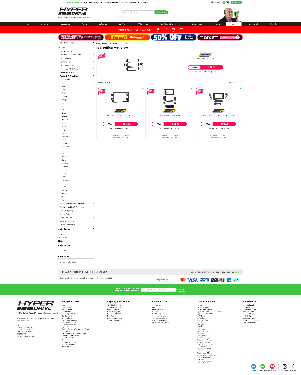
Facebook (293, 370)
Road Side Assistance (160, 322)
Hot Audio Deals (66, 51)
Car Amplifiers (65, 62)
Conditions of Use (159, 316)
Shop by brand (248, 305)
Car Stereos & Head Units (70, 55)
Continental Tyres (249, 309)
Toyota (64, 190)
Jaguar (64, 126)
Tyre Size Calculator (205, 314)
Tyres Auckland (113, 309)
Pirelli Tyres (247, 307)
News (64, 305)
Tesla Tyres (201, 335)
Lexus (63, 140)
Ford (63, 106)
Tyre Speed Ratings (204, 309)
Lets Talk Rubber (68, 331)
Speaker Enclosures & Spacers (72, 204)
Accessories (65, 24)
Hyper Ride (253, 370)
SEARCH (161, 12)
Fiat (62, 103)
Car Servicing (67, 316)
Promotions (66, 312)
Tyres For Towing (203, 331)
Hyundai (64, 120)
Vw (62, 200)
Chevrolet (65, 89)
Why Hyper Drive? (91, 2)
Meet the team (67, 309)
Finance (144, 2)
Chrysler (64, 93)
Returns (155, 307)
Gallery (200, 305)
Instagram (284, 370)
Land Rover (65, 136)
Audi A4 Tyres (202, 346)
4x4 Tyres (200, 325)
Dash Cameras (66, 218)
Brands (273, 24)
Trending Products (69, 314)
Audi (63, 83)
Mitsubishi (65, 156)
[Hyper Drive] (87, 13)
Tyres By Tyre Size (69, 338)
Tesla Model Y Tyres (204, 351)
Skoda (64, 173)
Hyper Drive (263, 370)
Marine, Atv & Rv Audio (69, 69)
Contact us (156, 305)
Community (156, 314)
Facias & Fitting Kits (69, 76)
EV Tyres (200, 322)
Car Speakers (65, 58)
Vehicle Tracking (66, 214)
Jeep (63, 130)
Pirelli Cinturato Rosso (251, 320)
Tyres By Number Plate (70, 335)
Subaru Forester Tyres (205, 357)
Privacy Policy (157, 309)
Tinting (217, 24)
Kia (62, 133)
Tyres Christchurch (114, 314)
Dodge (64, 100)
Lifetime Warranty (159, 320)
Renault (64, 170)
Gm (62, 110)
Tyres (26, 24)
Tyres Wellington (113, 312)
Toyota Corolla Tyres (205, 344)
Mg (62, 150)
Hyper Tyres (272, 370)
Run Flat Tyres (202, 320)
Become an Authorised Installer (74, 333)
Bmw (63, 86)
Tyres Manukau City (114, 318)
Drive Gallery (131, 2)
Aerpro (61, 234)
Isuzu (63, 123)
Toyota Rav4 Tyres (204, 349)
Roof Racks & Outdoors (170, 24)
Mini (63, 153)
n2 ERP (109, 278)
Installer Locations (114, 307)
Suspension (197, 24)
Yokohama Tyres (249, 314)
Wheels (44, 24)
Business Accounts (112, 2)
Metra (60, 241)
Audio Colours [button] (64, 245)
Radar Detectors (67, 221)
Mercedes (65, 146)
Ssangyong (65, 180)
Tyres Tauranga (113, 316)
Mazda (64, 143)
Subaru (64, 183)
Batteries (103, 24)
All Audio (61, 48)
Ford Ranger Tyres (204, 338)
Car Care (123, 24)
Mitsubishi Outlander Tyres (207, 355)
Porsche (64, 167)
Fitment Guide (67, 346)
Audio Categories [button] (66, 43)
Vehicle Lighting (66, 211)
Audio (84, 24)
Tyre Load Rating (203, 307)
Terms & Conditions (159, 318)
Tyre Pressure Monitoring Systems (210, 312)
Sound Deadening (67, 225)
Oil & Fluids (143, 24)
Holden (64, 113)
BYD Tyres (201, 333)
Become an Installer (70, 2)
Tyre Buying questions (205, 362)
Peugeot (64, 163)
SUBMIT (181, 290)
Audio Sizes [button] (63, 256)
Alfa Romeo (65, 79)
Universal (64, 193)
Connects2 (62, 237)
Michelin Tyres (248, 316)
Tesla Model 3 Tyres (204, 353)
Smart (63, 177)
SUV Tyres (201, 316)
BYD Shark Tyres (203, 342)
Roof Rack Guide (68, 344)
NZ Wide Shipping (114, 305)
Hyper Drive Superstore (71, 327)
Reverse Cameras (67, 72)
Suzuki (64, 187)
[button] (215, 2)
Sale (234, 24)
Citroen (64, 96)
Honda (64, 116)
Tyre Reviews (67, 307)
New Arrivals (253, 24)
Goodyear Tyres (249, 318)
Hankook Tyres (248, 312)
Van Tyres (201, 359)
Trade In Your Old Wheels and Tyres (75, 329)
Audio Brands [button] (64, 229)
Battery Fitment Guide (70, 342)
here (236, 272)
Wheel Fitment (67, 318)
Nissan (63, 160)
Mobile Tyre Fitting (114, 320)
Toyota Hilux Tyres (204, 340)
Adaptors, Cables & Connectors (72, 207)
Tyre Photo (66, 340)
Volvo (63, 197)
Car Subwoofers (66, 65)
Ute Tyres (201, 329)
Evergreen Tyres (249, 322)
